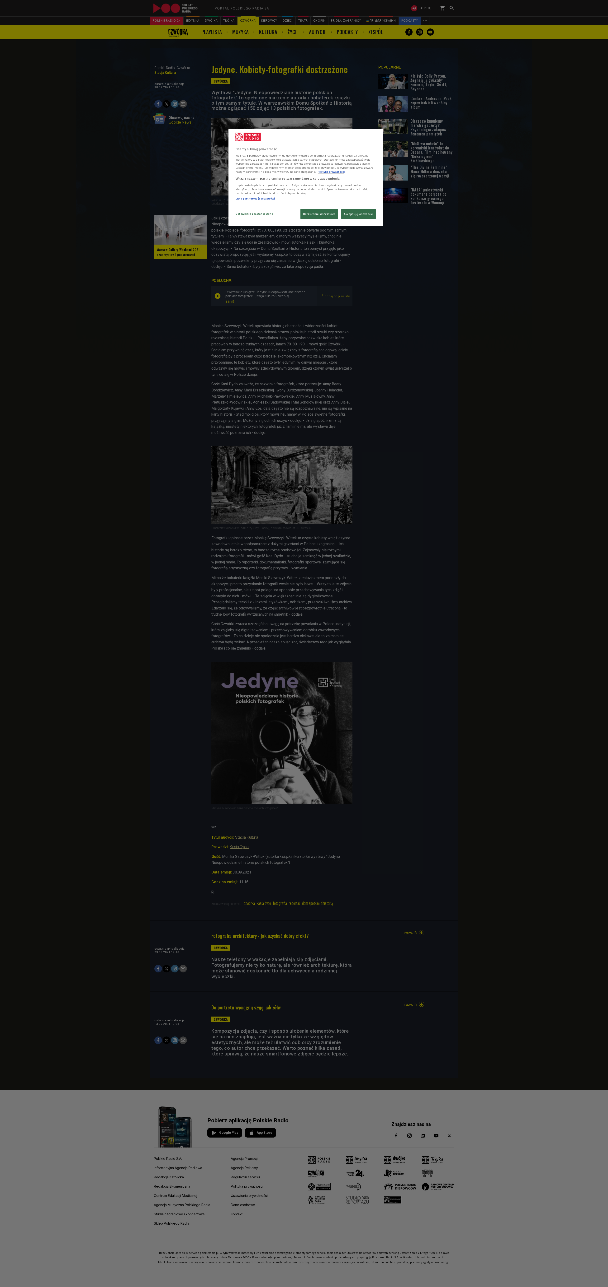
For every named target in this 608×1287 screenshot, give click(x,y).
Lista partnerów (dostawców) (255, 198)
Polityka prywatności (331, 172)
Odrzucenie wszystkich (319, 214)
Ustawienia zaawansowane (254, 214)
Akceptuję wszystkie (358, 214)
